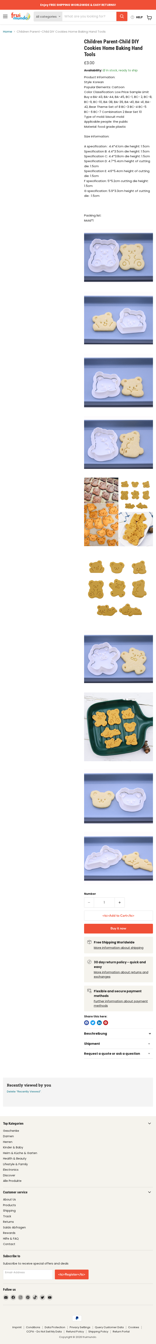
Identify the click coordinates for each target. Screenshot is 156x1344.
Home (7, 31)
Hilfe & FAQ (11, 1239)
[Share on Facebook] (86, 1022)
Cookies (133, 1327)
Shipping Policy (98, 1331)
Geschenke (11, 1131)
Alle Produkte (12, 1181)
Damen (8, 1136)
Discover (9, 1175)
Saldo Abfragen (14, 1227)
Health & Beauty (14, 1158)
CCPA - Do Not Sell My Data (44, 1331)
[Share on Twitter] (92, 1022)
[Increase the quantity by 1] (120, 902)
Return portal (121, 1331)
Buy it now (118, 928)
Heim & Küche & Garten (20, 1153)
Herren (7, 1142)
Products (9, 1205)
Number (90, 893)
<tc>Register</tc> (71, 1274)
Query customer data (109, 1327)
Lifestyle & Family (15, 1164)
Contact (9, 1244)
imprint (17, 1327)
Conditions (33, 1327)
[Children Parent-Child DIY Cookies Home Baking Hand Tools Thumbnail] (9, 48)
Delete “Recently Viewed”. (24, 1091)
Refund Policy (75, 1331)
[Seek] (121, 16)
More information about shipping (118, 947)
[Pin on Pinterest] (105, 1022)
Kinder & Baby (13, 1147)
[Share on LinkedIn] (99, 1022)
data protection (55, 1327)
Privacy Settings (80, 1327)
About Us (9, 1199)
